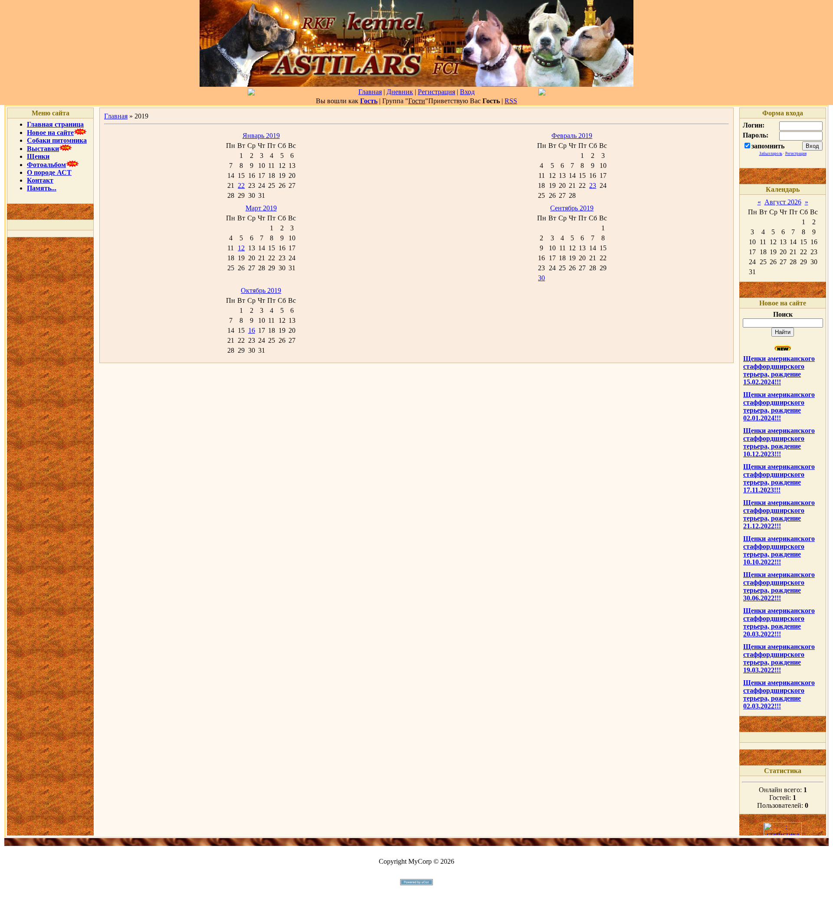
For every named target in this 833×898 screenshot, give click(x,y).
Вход (467, 91)
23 (592, 185)
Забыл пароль (770, 153)
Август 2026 (782, 202)
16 (251, 330)
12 (241, 248)
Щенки (38, 156)
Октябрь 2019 (261, 290)
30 (541, 278)
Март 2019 (261, 208)
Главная (370, 91)
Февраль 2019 (571, 135)
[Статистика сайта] (783, 833)
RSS (511, 101)
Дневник (400, 91)
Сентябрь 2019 (572, 208)
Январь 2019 (261, 135)
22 (241, 185)
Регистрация (436, 91)
